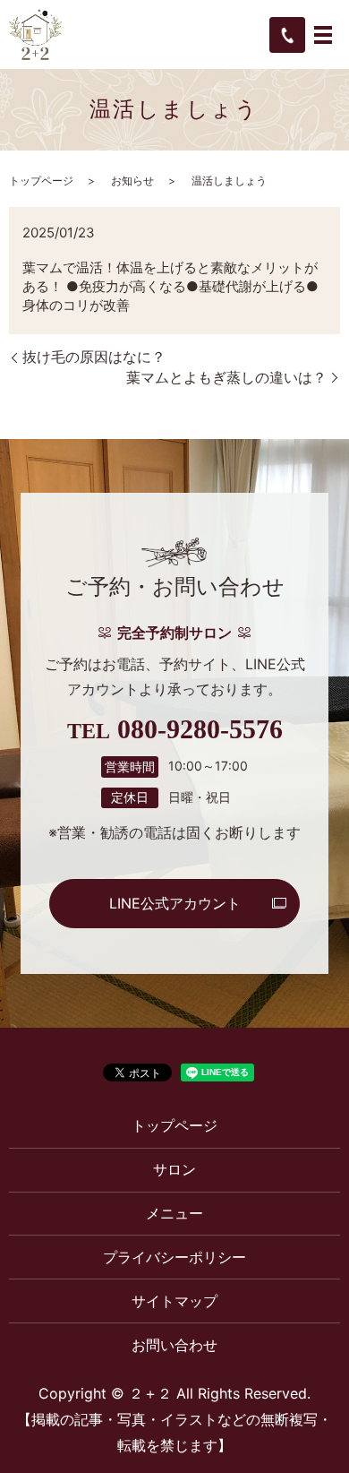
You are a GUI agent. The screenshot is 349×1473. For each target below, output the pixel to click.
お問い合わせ (174, 1345)
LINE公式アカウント (175, 903)
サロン (174, 1169)
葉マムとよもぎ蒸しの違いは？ (226, 377)
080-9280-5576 (200, 729)
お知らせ (132, 180)
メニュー (174, 1213)
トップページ (41, 180)
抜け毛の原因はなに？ (94, 357)
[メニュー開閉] (323, 35)
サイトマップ (174, 1301)
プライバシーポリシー (174, 1257)
